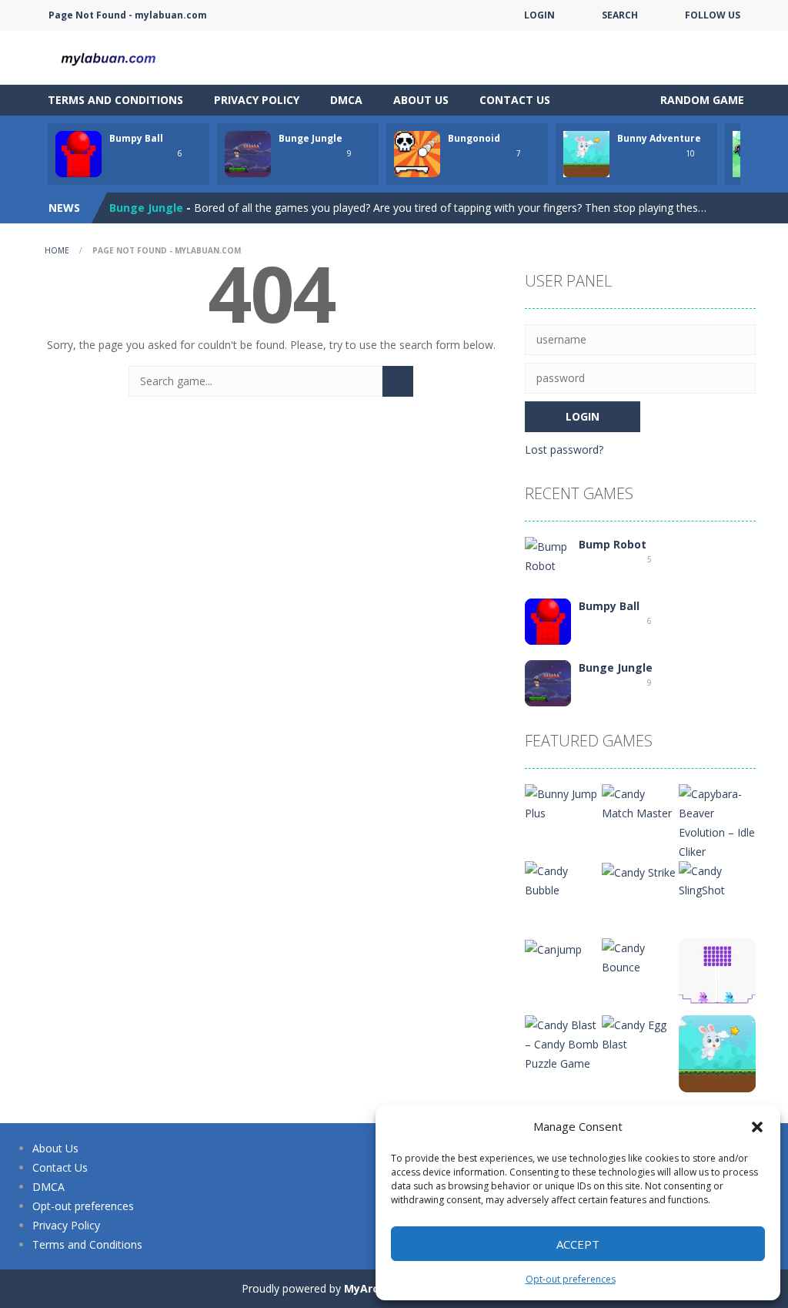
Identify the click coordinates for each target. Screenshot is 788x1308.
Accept (577, 1244)
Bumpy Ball (136, 138)
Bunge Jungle (310, 138)
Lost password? (564, 449)
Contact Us (514, 99)
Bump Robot (612, 544)
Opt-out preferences (571, 1279)
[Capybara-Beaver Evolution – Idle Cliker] (717, 821)
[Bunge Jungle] (548, 682)
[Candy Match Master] (640, 802)
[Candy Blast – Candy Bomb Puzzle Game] (563, 1042)
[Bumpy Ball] (548, 620)
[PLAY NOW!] (78, 153)
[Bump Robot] (548, 555)
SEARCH (620, 15)
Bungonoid (474, 138)
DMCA (346, 99)
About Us (421, 99)
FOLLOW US (712, 15)
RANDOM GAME (700, 99)
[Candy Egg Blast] (640, 1033)
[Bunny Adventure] (717, 1052)
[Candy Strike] (639, 871)
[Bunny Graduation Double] (717, 975)
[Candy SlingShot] (717, 879)
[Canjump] (553, 948)
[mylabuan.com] (109, 56)
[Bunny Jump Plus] (563, 802)
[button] (757, 1127)
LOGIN (539, 15)
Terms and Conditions (115, 99)
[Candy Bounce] (640, 956)
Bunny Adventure (659, 138)
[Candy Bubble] (563, 879)
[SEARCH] (397, 381)
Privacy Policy (256, 99)
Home (57, 250)
